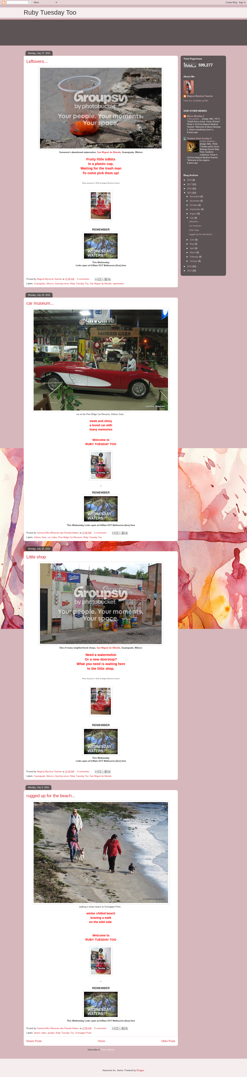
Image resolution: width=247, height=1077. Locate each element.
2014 (189, 266)
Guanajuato (39, 283)
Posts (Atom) (107, 1049)
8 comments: (101, 1028)
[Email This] (96, 279)
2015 (189, 193)
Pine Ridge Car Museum (70, 537)
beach (37, 1033)
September (195, 209)
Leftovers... (37, 61)
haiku (54, 537)
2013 (189, 270)
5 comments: (84, 279)
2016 (189, 188)
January (194, 261)
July (192, 218)
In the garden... (194, 119)
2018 (189, 180)
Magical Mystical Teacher (200, 96)
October (194, 205)
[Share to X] (103, 279)
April (192, 248)
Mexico (50, 283)
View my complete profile (195, 100)
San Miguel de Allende (100, 283)
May (192, 244)
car (49, 537)
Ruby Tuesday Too (50, 12)
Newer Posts (34, 1041)
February (194, 256)
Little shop (36, 556)
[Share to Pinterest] (109, 279)
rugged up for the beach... (50, 795)
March (193, 252)
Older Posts (168, 1041)
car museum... (40, 303)
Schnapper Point (83, 1033)
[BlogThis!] (99, 279)
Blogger (140, 1070)
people (51, 1033)
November (195, 201)
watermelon (118, 283)
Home (101, 1041)
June (192, 239)
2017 (189, 184)
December (195, 196)
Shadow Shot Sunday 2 (199, 138)
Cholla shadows (207, 141)
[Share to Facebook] (106, 279)
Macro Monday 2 (195, 116)
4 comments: (84, 771)
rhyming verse (62, 283)
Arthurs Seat (40, 537)
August (193, 213)
